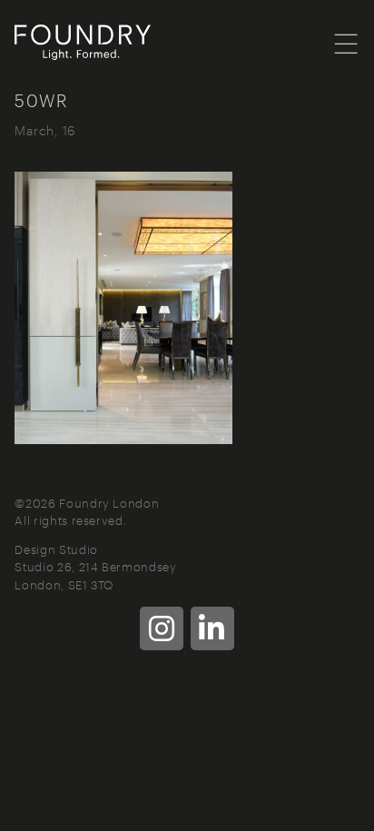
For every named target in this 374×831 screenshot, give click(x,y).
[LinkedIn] (212, 628)
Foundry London (105, 43)
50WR (41, 99)
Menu (346, 42)
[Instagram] (161, 628)
